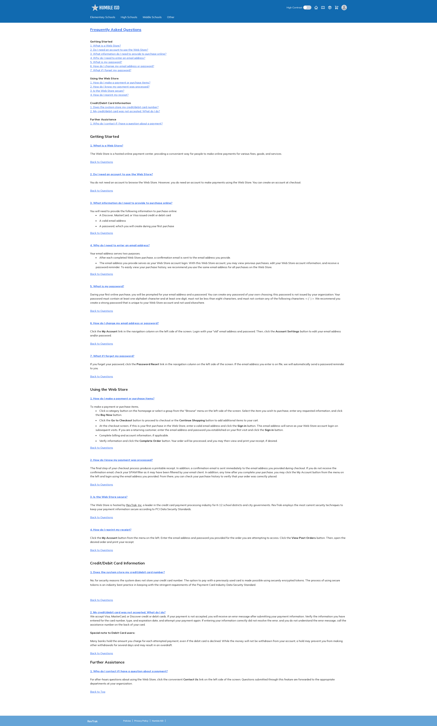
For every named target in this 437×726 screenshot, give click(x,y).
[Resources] (323, 7)
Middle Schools (152, 17)
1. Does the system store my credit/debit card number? (124, 107)
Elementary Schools (102, 17)
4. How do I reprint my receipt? (109, 94)
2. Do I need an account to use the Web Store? (119, 49)
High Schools (129, 17)
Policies (127, 721)
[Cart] (337, 7)
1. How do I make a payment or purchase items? (120, 82)
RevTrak (92, 721)
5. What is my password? (106, 62)
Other (170, 17)
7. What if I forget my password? (110, 70)
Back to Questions (101, 162)
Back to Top (97, 691)
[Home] (316, 7)
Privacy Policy (141, 721)
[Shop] (330, 7)
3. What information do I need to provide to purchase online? (128, 54)
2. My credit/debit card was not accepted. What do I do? (125, 111)
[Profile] (344, 7)
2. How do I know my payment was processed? (120, 86)
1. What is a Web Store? (105, 45)
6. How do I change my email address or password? (122, 66)
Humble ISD (158, 721)
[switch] (307, 7)
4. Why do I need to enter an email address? (117, 58)
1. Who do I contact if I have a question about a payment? (126, 123)
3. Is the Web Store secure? (107, 90)
